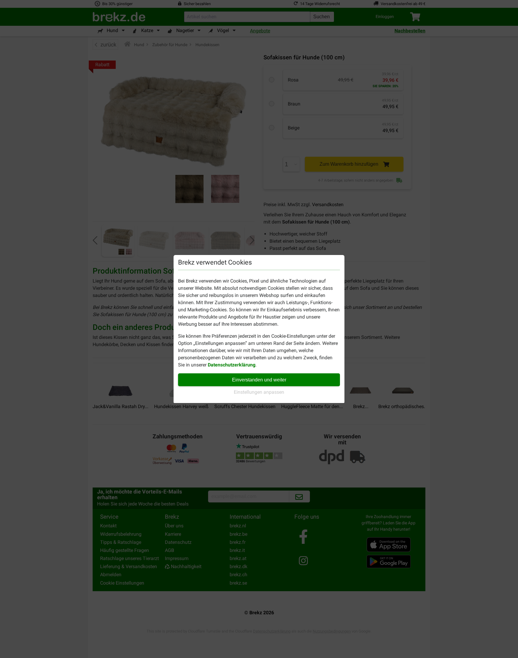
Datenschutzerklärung (231, 365)
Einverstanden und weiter (259, 379)
